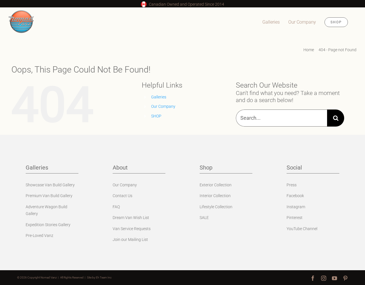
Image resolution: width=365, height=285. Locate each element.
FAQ (116, 207)
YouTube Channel (302, 228)
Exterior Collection (216, 185)
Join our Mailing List (130, 239)
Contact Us (122, 195)
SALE (204, 217)
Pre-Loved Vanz (39, 235)
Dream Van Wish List (131, 217)
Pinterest (295, 217)
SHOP (156, 116)
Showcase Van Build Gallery (50, 185)
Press (292, 185)
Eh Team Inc (103, 277)
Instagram (296, 207)
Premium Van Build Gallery (49, 195)
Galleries (158, 97)
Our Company (163, 106)
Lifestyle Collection (216, 207)
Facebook (295, 195)
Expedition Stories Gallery (48, 224)
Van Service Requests (132, 228)
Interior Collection (215, 195)
